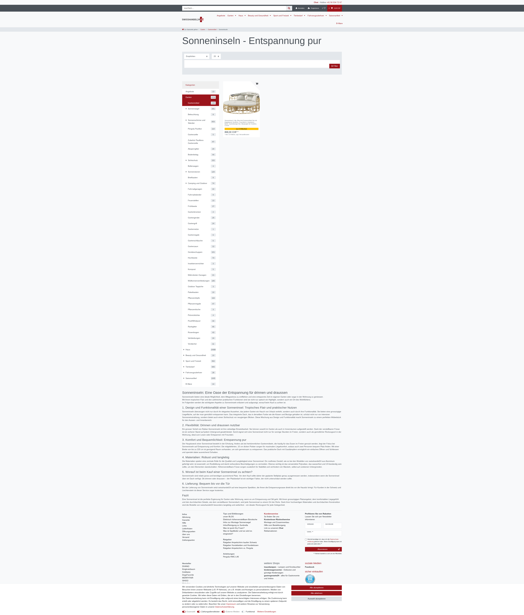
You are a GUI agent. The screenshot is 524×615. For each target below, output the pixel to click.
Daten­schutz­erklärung (224, 607)
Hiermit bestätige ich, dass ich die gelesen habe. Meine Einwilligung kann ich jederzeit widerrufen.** (324, 541)
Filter (335, 66)
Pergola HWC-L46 (231, 557)
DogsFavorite (188, 575)
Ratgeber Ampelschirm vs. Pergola (238, 548)
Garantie (186, 520)
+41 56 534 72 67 (334, 2)
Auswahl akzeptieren (317, 599)
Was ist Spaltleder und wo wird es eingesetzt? (237, 532)
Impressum (231, 604)
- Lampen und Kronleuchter (282, 567)
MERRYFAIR (187, 578)
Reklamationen (270, 531)
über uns (186, 534)
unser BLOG (228, 516)
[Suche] (289, 8)
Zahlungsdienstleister (210, 611)
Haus (241, 15)
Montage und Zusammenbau (276, 522)
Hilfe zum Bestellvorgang (274, 525)
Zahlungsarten (188, 540)
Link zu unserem (273, 528)
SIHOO (185, 580)
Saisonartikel (335, 15)
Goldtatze (186, 572)
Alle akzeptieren (317, 587)
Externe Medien (233, 611)
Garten (230, 15)
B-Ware (339, 23)
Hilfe (184, 523)
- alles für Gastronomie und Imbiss (282, 576)
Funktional (250, 611)
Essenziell (191, 611)
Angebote (221, 15)
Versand (185, 537)
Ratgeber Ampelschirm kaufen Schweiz (240, 542)
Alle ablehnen (316, 593)
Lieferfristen (187, 528)
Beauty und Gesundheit (258, 15)
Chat (316, 2)
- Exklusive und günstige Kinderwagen (280, 571)
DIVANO (185, 566)
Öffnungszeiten (188, 531)
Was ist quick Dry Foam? (234, 528)
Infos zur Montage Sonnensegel (237, 522)
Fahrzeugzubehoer (316, 15)
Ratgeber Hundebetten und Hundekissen (240, 545)
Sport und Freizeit (281, 15)
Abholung (186, 517)
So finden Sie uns (271, 516)
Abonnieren (322, 549)
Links (184, 526)
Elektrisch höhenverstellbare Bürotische (240, 519)
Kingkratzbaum (188, 569)
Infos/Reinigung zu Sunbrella (235, 525)
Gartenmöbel (211, 29)
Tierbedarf (298, 15)
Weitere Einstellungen (266, 611)
